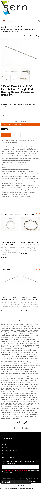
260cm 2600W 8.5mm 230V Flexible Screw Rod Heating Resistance (18, 372)
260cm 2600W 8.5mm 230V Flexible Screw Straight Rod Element (20, 342)
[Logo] (20, 422)
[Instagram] (22, 428)
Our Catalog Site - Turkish (9, 451)
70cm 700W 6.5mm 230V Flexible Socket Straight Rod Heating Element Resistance (29, 298)
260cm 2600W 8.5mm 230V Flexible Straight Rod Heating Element (19, 398)
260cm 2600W (10, 324)
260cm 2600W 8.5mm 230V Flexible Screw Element (18, 387)
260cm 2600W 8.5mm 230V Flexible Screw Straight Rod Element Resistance (19, 344)
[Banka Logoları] (20, 478)
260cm (3, 324)
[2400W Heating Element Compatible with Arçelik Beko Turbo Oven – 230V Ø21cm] (30, 224)
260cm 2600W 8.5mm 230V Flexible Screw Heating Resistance (19, 385)
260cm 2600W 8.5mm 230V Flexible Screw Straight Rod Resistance (20, 346)
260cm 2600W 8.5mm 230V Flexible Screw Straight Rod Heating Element (19, 335)
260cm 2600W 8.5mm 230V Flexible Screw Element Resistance (19, 389)
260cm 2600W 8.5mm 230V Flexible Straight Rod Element (18, 405)
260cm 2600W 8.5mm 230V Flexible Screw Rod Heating (18, 366)
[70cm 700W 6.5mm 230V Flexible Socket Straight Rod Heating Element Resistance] (30, 279)
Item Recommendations (25, 135)
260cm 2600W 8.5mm (22, 324)
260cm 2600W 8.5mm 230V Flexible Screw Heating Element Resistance (19, 383)
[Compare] (20, 115)
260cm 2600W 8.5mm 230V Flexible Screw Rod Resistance (20, 378)
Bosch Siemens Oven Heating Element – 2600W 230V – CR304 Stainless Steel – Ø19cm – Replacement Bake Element (10, 243)
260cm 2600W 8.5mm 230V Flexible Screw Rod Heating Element (20, 366)
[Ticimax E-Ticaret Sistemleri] (20, 486)
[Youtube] (26, 428)
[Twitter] (18, 428)
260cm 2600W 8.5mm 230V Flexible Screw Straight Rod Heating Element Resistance (19, 337)
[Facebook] (15, 428)
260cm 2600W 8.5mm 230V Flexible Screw (18, 327)
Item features (6, 135)
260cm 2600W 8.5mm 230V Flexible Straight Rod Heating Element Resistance (19, 400)
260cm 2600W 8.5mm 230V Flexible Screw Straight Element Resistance (19, 359)
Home (4, 442)
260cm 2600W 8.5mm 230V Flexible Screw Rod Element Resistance (18, 376)
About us (4, 445)
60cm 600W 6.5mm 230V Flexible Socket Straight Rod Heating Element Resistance (9, 298)
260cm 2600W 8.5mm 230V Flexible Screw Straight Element (19, 357)
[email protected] (8, 165)
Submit (36, 467)
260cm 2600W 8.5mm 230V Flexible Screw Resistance (18, 391)
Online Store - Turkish (8, 448)
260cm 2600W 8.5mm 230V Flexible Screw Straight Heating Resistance (18, 355)
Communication (7, 454)
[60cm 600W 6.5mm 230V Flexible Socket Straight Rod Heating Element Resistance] (10, 279)
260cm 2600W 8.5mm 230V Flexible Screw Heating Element (18, 381)
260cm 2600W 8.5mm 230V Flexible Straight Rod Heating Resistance (20, 402)
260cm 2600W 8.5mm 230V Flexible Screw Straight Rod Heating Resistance (18, 340)
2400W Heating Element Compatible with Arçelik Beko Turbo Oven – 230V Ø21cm (30, 243)
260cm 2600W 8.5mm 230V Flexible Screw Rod (23, 364)
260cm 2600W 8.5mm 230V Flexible (20, 326)
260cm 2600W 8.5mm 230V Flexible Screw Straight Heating (19, 349)
